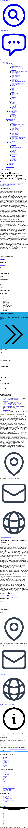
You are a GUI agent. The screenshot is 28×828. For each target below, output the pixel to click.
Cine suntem (6, 796)
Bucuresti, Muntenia (4, 185)
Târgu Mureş (6, 762)
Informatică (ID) (6, 410)
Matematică (2, 259)
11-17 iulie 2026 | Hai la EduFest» (14, 4)
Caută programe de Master (9, 789)
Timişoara (5, 761)
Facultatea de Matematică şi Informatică (14, 183)
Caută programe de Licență (9, 788)
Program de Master (4, 181)
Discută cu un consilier (5, 169)
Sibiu (4, 766)
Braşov (4, 763)
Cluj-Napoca (6, 760)
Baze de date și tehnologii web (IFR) (11, 406)
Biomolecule (6, 408)
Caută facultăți (6, 786)
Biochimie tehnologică (8, 404)
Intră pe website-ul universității (7, 704)
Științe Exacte (3, 253)
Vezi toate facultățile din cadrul (9, 596)
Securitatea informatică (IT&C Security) (12, 403)
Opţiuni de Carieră (7, 790)
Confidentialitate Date (8, 800)
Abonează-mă (14, 751)
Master (1, 270)
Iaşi (3, 758)
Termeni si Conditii (7, 798)
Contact (4, 797)
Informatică (5, 398)
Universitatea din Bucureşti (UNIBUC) (13, 184)
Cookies (5, 801)
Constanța (5, 765)
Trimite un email (3, 508)
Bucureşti (5, 757)
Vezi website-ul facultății (5, 537)
